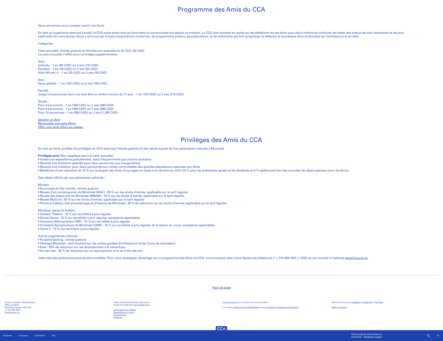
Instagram (356, 303)
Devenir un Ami (49, 120)
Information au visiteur (125, 310)
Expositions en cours (124, 313)
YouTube (379, 303)
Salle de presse (339, 308)
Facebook (367, 303)
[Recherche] (428, 336)
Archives (118, 318)
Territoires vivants (372, 337)
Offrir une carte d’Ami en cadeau (60, 127)
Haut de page (221, 287)
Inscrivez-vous (230, 303)
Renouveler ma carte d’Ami (57, 123)
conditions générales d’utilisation (282, 308)
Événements (120, 315)
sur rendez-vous (142, 305)
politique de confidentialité (246, 308)
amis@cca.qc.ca (356, 258)
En (438, 336)
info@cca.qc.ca (12, 313)
